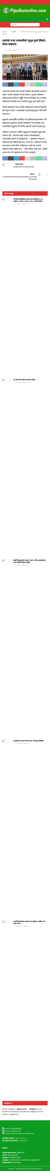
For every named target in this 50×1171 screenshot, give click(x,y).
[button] (46, 19)
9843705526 (16, 1131)
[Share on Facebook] (5, 84)
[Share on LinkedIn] (16, 84)
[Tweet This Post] (10, 84)
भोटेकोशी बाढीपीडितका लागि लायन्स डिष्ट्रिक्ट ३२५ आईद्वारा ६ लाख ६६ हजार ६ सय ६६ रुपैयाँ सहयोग (28, 200)
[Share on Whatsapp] (39, 84)
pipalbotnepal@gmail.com (25, 1133)
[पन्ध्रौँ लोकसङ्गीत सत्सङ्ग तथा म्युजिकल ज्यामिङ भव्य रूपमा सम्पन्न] (7, 1008)
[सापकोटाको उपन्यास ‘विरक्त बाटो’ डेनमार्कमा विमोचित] (7, 828)
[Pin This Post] (22, 84)
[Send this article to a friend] (27, 84)
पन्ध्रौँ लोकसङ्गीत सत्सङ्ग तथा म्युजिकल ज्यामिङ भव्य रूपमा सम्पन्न (29, 922)
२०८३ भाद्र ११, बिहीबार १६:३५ (22, 204)
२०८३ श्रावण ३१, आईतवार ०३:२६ (23, 743)
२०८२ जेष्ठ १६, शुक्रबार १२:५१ (12, 50)
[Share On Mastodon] (44, 84)
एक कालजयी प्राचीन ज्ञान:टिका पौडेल (24, 379)
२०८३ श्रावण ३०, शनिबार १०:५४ (22, 926)
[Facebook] (25, 2)
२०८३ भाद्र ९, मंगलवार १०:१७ (22, 382)
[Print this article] (33, 84)
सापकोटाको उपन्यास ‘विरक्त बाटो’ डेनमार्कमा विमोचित (28, 741)
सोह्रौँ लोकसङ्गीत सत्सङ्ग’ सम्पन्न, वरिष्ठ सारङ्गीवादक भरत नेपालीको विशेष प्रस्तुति (29, 561)
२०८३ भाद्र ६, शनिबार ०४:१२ (22, 565)
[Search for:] (25, 24)
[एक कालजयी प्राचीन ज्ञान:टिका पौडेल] (7, 466)
